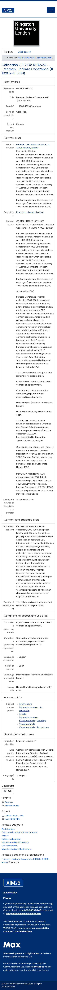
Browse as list (12, 805)
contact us (38, 966)
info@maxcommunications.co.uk (23, 913)
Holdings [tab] (8, 51)
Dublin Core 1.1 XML (14, 815)
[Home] (9, 10)
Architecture (25, 703)
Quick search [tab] (24, 51)
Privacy (7, 898)
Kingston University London (30, 212)
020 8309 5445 (32, 910)
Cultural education (28, 707)
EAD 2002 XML (12, 818)
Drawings (41, 720)
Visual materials (27, 720)
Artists (22, 713)
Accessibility (10, 892)
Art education (30, 832)
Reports (9, 802)
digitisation (33, 953)
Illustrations (43, 727)
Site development (12, 953)
